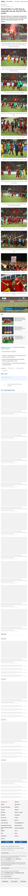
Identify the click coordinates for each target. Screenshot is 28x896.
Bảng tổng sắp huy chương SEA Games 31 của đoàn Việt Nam (20, 337)
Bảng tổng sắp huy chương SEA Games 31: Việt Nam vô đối (20, 328)
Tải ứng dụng (5, 881)
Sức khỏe (3, 815)
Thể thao (5, 4)
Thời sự (2, 804)
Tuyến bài (7, 842)
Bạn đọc (16, 820)
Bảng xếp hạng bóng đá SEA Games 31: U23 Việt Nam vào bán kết (20, 319)
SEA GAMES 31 (10, 1)
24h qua (3, 838)
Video (16, 833)
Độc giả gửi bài (14, 881)
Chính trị (17, 802)
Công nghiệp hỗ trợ (19, 822)
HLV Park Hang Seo (19, 368)
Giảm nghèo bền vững (6, 825)
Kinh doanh (17, 804)
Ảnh (2, 833)
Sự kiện (20, 842)
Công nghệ (17, 815)
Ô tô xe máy (3, 817)
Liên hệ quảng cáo (5, 868)
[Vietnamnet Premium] (4, 802)
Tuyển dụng (23, 881)
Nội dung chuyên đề (19, 828)
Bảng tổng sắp (24, 1)
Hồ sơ (16, 830)
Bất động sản (4, 820)
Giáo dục (3, 809)
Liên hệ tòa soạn (5, 853)
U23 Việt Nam (10, 368)
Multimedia (3, 836)
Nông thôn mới (18, 825)
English (2, 830)
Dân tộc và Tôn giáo (5, 807)
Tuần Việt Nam (4, 822)
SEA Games (5, 370)
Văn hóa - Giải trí (19, 812)
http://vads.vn (8, 876)
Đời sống (3, 812)
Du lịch (16, 817)
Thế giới (16, 809)
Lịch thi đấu (17, 1)
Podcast (16, 836)
